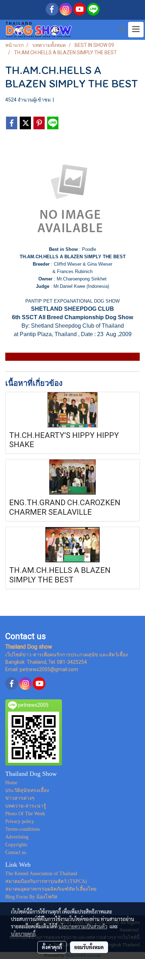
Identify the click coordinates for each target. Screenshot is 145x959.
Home (11, 782)
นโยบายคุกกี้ (23, 933)
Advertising (17, 837)
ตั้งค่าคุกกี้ (52, 947)
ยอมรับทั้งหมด (89, 947)
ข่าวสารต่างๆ (19, 798)
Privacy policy (19, 821)
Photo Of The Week (25, 813)
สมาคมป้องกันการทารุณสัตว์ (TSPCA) (46, 881)
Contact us (15, 852)
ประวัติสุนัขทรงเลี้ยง (27, 790)
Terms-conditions (22, 829)
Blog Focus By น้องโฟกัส (31, 896)
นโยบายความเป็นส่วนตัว (82, 926)
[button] (120, 29)
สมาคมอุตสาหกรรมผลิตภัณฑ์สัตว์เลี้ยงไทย (50, 889)
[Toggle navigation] (136, 29)
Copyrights (16, 844)
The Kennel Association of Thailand (41, 873)
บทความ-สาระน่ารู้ (25, 806)
